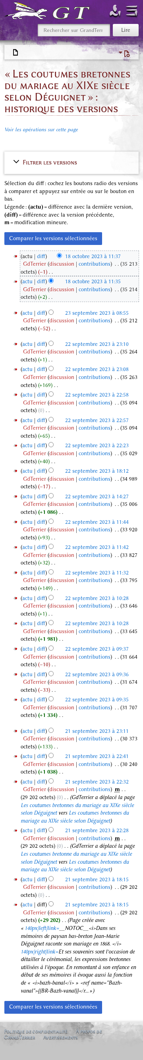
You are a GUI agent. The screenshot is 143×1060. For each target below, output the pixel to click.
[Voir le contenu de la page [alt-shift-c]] (16, 52)
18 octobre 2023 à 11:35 (93, 281)
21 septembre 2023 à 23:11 (97, 731)
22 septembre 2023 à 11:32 (97, 572)
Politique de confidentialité (36, 1031)
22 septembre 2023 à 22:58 (97, 394)
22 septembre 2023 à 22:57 (97, 420)
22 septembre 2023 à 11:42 (97, 547)
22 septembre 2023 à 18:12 (97, 471)
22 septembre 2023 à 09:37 (97, 648)
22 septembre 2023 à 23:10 (97, 344)
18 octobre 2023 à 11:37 (93, 256)
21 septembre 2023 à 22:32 (97, 781)
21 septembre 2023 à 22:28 (97, 830)
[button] (71, 162)
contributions (94, 264)
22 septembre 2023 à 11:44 (97, 522)
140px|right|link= (39, 951)
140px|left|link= (42, 928)
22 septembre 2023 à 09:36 (97, 674)
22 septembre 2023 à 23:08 (97, 369)
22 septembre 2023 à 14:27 (97, 496)
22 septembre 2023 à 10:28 (97, 598)
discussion (61, 264)
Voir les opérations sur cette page (41, 129)
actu (27, 281)
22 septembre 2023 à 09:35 (97, 699)
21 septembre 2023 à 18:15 (97, 879)
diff (41, 256)
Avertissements (60, 1037)
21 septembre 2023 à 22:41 (97, 756)
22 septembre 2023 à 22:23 (97, 445)
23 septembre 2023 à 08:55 (97, 313)
